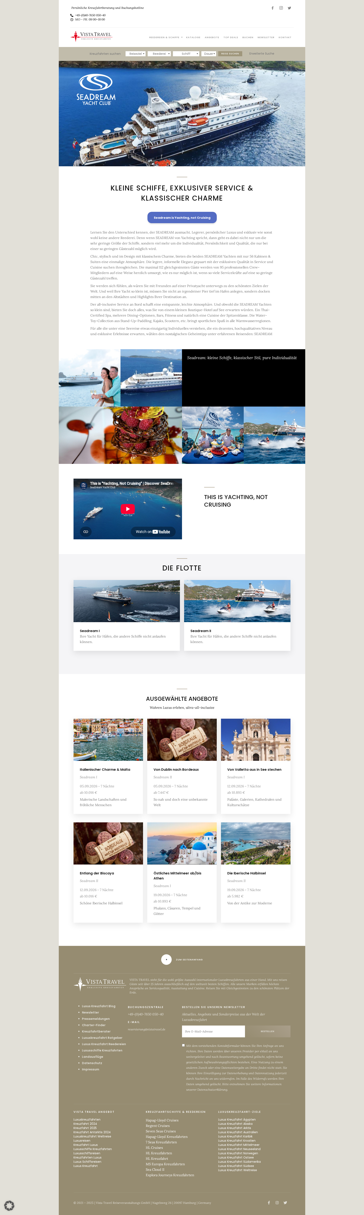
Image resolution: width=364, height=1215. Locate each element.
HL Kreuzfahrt (157, 1158)
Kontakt (285, 37)
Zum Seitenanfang (189, 959)
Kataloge (193, 37)
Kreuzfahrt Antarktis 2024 (92, 1132)
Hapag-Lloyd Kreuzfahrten (167, 1136)
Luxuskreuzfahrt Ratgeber (102, 1038)
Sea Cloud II (155, 1169)
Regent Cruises (158, 1126)
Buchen (247, 37)
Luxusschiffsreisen (87, 1153)
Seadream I (90, 630)
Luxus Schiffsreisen (87, 1162)
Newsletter (266, 37)
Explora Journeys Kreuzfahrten (170, 1175)
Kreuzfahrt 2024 (85, 1124)
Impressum (90, 1069)
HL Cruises (154, 1147)
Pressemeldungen (96, 1019)
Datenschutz (92, 1063)
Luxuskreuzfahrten (87, 1119)
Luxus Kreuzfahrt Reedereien (104, 1044)
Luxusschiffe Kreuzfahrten (102, 1050)
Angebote (212, 37)
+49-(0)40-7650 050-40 (146, 1014)
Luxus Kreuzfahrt (86, 1166)
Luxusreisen (82, 1140)
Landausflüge (92, 1057)
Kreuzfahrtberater (96, 1031)
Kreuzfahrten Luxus (88, 1157)
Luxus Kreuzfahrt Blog (98, 1006)
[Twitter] (289, 8)
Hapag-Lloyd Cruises (162, 1120)
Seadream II (200, 630)
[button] (9, 1205)
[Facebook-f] (272, 8)
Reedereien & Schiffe (164, 37)
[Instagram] (281, 8)
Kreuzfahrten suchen (105, 54)
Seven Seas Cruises (161, 1131)
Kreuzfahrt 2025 (85, 1128)
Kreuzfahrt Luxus (86, 1145)
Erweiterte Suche (261, 53)
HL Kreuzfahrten (159, 1153)
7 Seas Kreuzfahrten (161, 1142)
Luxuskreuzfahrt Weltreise (92, 1136)
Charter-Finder (94, 1025)
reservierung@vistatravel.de (146, 1029)
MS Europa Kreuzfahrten (165, 1164)
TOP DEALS (230, 37)
